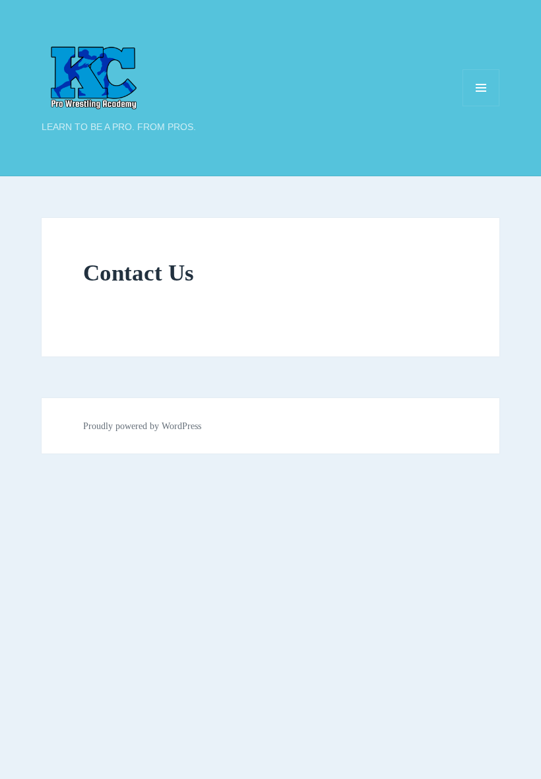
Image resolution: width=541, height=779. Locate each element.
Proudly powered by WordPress (142, 426)
